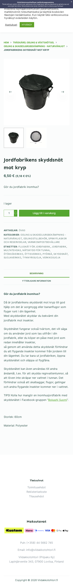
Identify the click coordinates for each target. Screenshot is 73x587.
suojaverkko (12, 257)
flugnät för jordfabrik (34, 246)
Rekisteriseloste (36, 491)
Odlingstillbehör (35, 238)
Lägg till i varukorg (44, 213)
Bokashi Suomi (57, 400)
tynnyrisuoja (32, 257)
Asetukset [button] (11, 24)
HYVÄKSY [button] (27, 24)
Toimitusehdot (36, 487)
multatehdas (12, 250)
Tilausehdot (36, 496)
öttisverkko (33, 254)
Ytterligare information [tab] (36, 281)
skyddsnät (60, 254)
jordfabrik (59, 246)
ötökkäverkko (13, 254)
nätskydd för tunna (36, 250)
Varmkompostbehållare (44, 242)
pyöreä (47, 254)
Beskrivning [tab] (36, 273)
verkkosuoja (51, 257)
